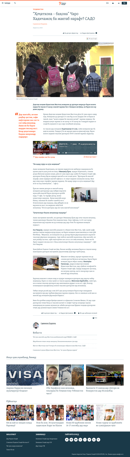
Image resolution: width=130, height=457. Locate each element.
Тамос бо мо (10, 450)
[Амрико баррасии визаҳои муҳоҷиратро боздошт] (25, 375)
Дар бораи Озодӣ (12, 439)
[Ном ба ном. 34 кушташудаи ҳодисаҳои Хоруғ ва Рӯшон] (50, 412)
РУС (107, 3)
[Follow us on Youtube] (76, 440)
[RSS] (94, 440)
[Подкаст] (98, 440)
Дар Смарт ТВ (40, 446)
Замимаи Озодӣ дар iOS (44, 442)
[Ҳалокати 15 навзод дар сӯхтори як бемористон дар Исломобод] (105, 375)
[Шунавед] (119, 3)
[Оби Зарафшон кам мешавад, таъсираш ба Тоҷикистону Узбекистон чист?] (65, 375)
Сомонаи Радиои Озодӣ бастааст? (17, 442)
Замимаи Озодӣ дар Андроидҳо (46, 439)
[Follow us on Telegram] (89, 440)
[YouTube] (113, 3)
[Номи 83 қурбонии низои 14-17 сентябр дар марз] (80, 412)
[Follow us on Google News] (67, 440)
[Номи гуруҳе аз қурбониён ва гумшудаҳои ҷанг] (110, 412)
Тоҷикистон (38, 9)
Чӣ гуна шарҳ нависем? (14, 446)
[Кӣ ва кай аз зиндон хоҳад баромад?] (20, 412)
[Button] (70, 33)
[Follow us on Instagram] (80, 440)
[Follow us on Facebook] (71, 440)
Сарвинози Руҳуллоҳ (40, 24)
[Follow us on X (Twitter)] (85, 440)
